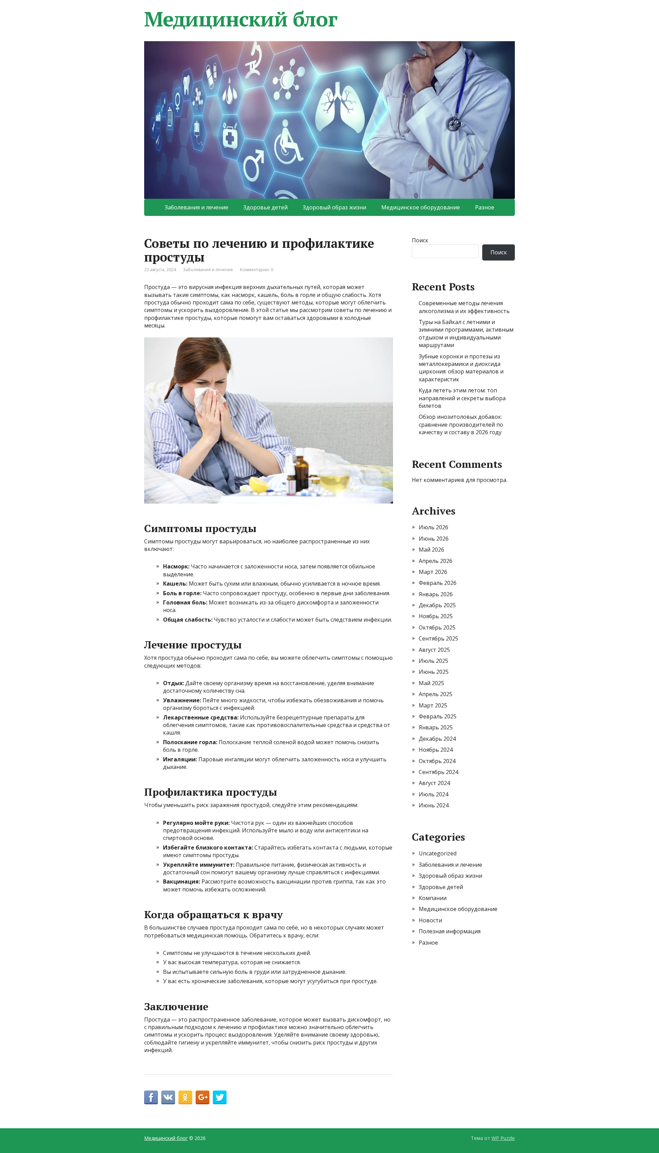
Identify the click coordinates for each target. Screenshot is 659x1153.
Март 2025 (433, 705)
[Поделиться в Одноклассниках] (185, 1097)
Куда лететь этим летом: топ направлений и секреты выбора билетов (462, 398)
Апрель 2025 (435, 694)
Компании (433, 898)
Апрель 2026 (435, 561)
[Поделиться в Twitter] (220, 1097)
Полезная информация (450, 931)
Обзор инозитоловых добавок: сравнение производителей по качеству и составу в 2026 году (461, 424)
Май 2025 (431, 683)
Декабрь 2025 (437, 605)
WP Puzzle (503, 1138)
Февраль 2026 (437, 583)
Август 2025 (434, 650)
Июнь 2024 (434, 805)
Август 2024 (434, 783)
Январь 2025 (436, 727)
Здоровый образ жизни (334, 207)
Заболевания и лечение (196, 207)
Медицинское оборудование (420, 207)
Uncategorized (437, 853)
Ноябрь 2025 (436, 616)
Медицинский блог (240, 18)
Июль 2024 (433, 794)
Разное (484, 207)
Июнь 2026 (434, 538)
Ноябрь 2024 (436, 749)
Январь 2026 (436, 594)
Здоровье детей (265, 207)
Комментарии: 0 (256, 270)
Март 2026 (433, 572)
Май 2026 (431, 549)
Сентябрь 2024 (438, 772)
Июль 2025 (433, 661)
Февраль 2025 (437, 716)
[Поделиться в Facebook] (151, 1097)
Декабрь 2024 (437, 738)
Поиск (420, 240)
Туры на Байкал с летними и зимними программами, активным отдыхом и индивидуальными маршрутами (466, 333)
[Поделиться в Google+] (202, 1097)
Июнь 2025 (434, 672)
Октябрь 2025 (437, 627)
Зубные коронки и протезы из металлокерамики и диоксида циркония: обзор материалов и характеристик (461, 368)
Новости (430, 920)
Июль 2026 (433, 527)
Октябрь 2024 (437, 761)
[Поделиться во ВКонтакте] (168, 1097)
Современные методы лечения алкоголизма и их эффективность (464, 306)
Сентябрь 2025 (438, 638)
